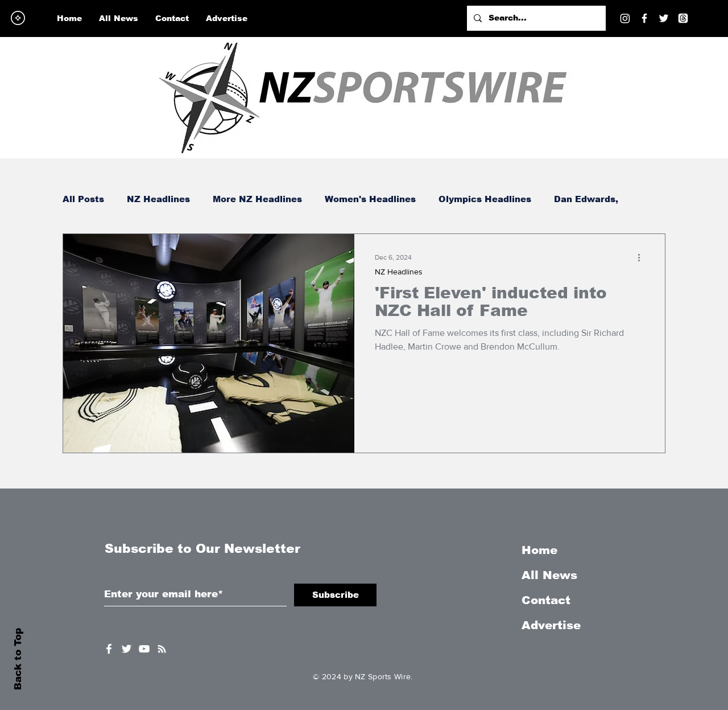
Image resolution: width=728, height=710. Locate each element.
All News (549, 575)
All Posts (83, 199)
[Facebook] (644, 18)
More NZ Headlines (257, 199)
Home (539, 550)
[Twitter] (663, 18)
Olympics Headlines (485, 199)
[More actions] (643, 257)
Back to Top (18, 659)
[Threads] (683, 18)
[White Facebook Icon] (108, 648)
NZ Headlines (158, 199)
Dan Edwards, (586, 199)
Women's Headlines (370, 199)
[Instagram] (625, 18)
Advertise (551, 625)
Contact (546, 600)
